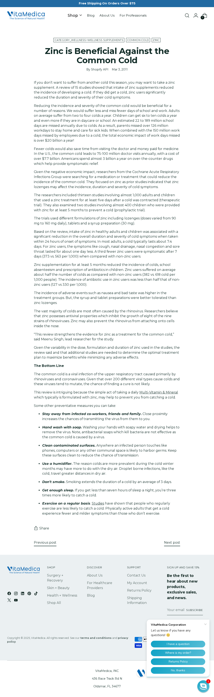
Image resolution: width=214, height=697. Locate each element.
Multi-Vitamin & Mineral (158, 392)
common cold (138, 40)
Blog (91, 595)
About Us (94, 575)
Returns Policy (139, 590)
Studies (98, 503)
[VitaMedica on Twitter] (9, 601)
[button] (203, 686)
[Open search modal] (187, 15)
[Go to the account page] (196, 15)
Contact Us (136, 575)
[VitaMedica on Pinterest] (29, 594)
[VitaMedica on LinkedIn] (22, 594)
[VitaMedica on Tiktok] (36, 594)
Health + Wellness (62, 595)
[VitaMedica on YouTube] (16, 601)
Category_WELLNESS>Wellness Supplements (89, 40)
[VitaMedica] (26, 15)
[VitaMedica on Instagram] (16, 594)
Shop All (54, 603)
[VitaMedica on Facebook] (9, 594)
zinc (156, 40)
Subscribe (194, 610)
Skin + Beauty (58, 588)
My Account (137, 583)
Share (44, 528)
